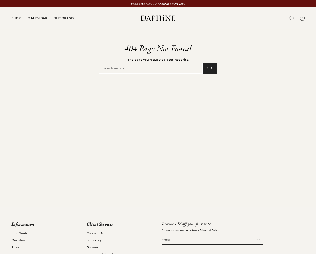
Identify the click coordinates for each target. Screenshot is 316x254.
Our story (19, 240)
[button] (16, 18)
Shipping (94, 240)
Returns (93, 247)
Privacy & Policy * (210, 230)
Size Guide (20, 233)
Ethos (16, 247)
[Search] (210, 68)
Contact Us (95, 233)
